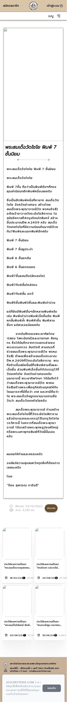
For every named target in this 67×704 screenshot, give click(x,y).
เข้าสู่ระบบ (53, 6)
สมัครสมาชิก (11, 6)
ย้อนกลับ (51, 508)
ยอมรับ (52, 688)
